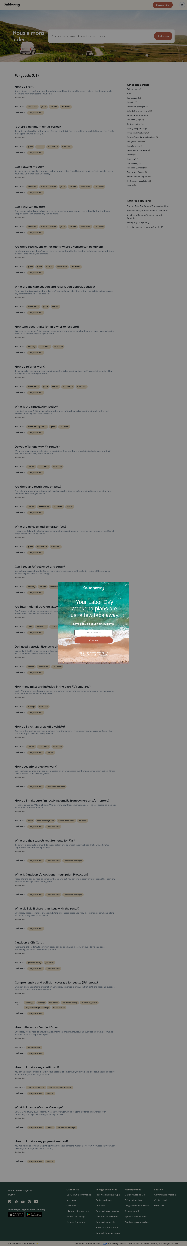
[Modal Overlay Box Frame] (93, 623)
